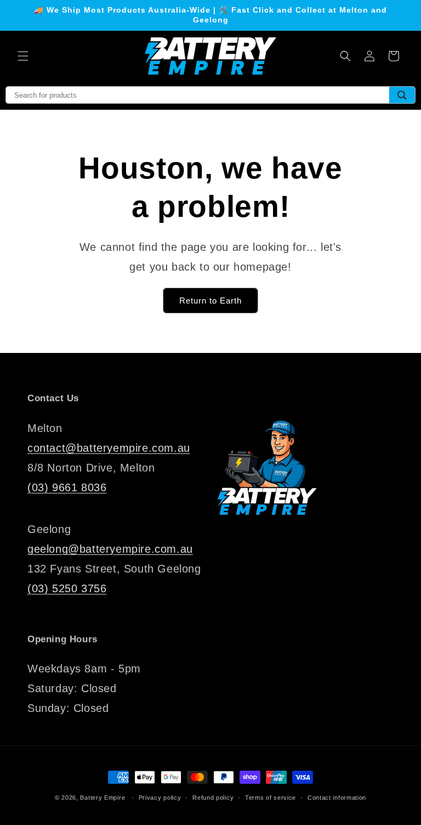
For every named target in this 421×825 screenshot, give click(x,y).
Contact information (337, 797)
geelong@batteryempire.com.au (110, 549)
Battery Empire (102, 797)
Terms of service (270, 797)
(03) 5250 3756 (66, 588)
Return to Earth (210, 300)
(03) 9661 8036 (66, 487)
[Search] (402, 95)
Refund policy (213, 797)
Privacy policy (160, 797)
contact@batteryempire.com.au (108, 448)
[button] (23, 56)
